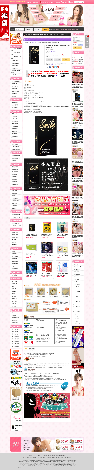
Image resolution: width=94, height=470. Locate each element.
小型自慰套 (14, 116)
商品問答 (50, 59)
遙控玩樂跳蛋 (14, 107)
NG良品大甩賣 (14, 60)
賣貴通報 (60, 367)
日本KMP (75, 296)
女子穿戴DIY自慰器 (16, 226)
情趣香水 (13, 251)
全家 (37, 334)
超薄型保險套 (53, 51)
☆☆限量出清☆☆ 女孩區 (16, 53)
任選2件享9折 (14, 65)
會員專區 (26, 449)
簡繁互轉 (58, 2)
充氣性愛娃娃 (14, 126)
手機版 (71, 2)
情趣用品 (51, 460)
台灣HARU (75, 321)
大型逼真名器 (14, 121)
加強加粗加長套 (15, 146)
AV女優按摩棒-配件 (16, 217)
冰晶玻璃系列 (14, 266)
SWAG (56, 464)
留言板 (54, 20)
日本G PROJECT (77, 266)
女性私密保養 (14, 261)
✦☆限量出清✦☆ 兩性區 (16, 57)
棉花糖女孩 (14, 283)
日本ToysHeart (76, 269)
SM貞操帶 (13, 239)
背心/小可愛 (14, 281)
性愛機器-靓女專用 (15, 158)
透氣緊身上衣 (14, 322)
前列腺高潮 (14, 205)
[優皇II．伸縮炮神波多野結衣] (78, 337)
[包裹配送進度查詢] (16, 355)
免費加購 (33, 8)
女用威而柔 (14, 93)
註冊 (79, 47)
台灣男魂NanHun (77, 323)
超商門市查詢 (57, 342)
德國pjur (75, 314)
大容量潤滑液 (14, 184)
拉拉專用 (13, 208)
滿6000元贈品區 (15, 344)
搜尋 (46, 29)
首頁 (30, 2)
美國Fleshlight (76, 306)
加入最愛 (65, 2)
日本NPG (75, 264)
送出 (75, 47)
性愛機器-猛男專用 (15, 155)
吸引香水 (13, 195)
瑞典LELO (75, 316)
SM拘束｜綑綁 (14, 234)
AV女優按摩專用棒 (15, 214)
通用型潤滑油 (14, 167)
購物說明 (43, 2)
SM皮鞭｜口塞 (14, 237)
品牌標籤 (40, 20)
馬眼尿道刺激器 (15, 200)
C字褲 (12, 286)
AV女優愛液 (14, 176)
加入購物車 (66, 59)
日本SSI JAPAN (76, 289)
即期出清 (13, 74)
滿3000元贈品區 (15, 336)
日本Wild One (76, 286)
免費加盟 (50, 2)
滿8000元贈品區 (15, 346)
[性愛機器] (78, 358)
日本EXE (75, 281)
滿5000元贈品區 (15, 341)
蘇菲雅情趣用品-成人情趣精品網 (17, 2)
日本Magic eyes (76, 274)
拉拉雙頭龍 (14, 203)
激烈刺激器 (14, 190)
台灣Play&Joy (76, 318)
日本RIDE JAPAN (77, 291)
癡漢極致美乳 (14, 128)
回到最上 (87, 41)
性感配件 (13, 303)
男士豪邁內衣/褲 (15, 317)
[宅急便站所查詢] (16, 378)
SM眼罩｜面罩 (14, 232)
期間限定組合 (14, 68)
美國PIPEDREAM (77, 309)
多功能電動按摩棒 (15, 81)
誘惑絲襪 (13, 296)
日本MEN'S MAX (77, 294)
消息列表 (26, 443)
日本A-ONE (76, 279)
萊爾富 (37, 337)
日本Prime (75, 299)
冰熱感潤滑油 (14, 169)
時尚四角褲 (14, 320)
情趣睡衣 (13, 293)
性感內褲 (13, 306)
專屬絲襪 (13, 315)
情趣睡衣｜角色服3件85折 (15, 71)
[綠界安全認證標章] (16, 408)
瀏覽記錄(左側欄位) (87, 46)
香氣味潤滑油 (14, 172)
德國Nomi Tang (76, 311)
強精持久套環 (14, 144)
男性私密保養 (14, 263)
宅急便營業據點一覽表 (59, 330)
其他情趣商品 (14, 268)
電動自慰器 (14, 131)
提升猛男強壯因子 (15, 149)
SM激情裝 (13, 242)
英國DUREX (76, 304)
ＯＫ (37, 335)
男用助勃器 (14, 133)
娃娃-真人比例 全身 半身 (16, 137)
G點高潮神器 (14, 86)
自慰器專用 (14, 179)
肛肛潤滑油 (14, 193)
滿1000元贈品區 (15, 329)
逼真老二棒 (14, 83)
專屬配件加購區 (15, 63)
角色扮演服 (14, 301)
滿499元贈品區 (14, 331)
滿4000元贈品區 (15, 339)
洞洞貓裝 (13, 291)
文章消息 (55, 16)
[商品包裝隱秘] (16, 394)
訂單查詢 (60, 8)
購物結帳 (36, 2)
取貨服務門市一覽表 (46, 341)
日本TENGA (76, 271)
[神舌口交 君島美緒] (78, 383)
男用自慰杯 (14, 113)
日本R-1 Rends (76, 284)
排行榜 (38, 16)
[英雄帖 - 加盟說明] (16, 383)
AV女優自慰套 (14, 123)
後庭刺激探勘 (14, 256)
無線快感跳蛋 (14, 105)
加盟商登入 (27, 447)
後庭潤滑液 (14, 181)
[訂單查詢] (16, 372)
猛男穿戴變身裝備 (15, 223)
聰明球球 (13, 96)
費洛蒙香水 (14, 253)
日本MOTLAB (76, 301)
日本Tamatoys (76, 276)
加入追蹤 (57, 59)
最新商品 (36, 12)
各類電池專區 (14, 275)
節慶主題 (13, 288)
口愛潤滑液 (14, 174)
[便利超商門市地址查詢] (16, 365)
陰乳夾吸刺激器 (15, 91)
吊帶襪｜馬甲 (14, 298)
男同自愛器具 (14, 198)
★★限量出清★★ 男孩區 (16, 49)
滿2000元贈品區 (15, 334)
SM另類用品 (14, 244)
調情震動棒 (14, 88)
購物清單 (86, 36)
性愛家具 (13, 160)
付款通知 (58, 12)
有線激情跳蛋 (14, 102)
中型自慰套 (14, 118)
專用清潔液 (14, 258)
